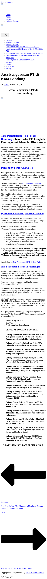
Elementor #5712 (12, 42)
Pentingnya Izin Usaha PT (17, 167)
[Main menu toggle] (5, 35)
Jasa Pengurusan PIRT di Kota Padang (27, 262)
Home (8, 15)
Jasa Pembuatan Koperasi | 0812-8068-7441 (22, 47)
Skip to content (6, 2)
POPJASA (10, 66)
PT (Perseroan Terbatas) (31, 183)
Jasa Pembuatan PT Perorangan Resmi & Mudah (24, 53)
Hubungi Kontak (12, 21)
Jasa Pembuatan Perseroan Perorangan (20, 266)
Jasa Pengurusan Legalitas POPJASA (20, 60)
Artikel (8, 17)
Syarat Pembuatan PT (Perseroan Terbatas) (22, 213)
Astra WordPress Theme (35, 573)
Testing (8, 68)
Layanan (9, 19)
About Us (9, 40)
